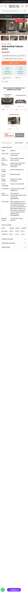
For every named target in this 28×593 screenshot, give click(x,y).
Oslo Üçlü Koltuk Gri (21, 95)
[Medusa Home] (2, 16)
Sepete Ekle (15, 63)
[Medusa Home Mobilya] (14, 6)
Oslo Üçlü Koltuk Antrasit (7, 95)
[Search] (25, 11)
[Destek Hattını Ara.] (5, 6)
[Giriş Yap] (22, 6)
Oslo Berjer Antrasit (14, 114)
